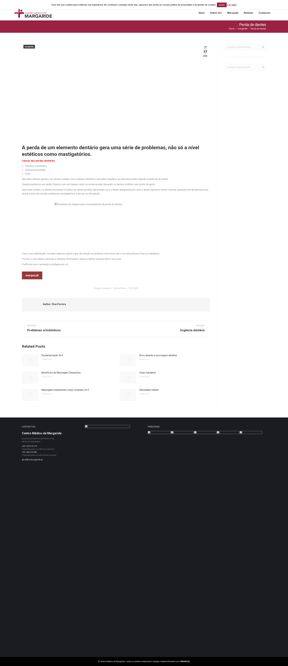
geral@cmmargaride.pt (32, 459)
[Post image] (30, 360)
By (120, 288)
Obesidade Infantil (149, 389)
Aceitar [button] (222, 5)
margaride (29, 47)
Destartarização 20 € (52, 355)
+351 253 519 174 (29, 446)
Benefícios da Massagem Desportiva (61, 372)
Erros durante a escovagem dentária (158, 355)
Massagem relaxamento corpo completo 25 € (65, 389)
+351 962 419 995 (29, 452)
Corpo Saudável (147, 372)
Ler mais (232, 4)
